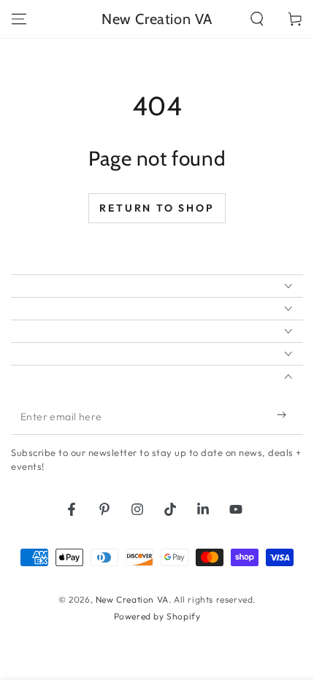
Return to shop (156, 208)
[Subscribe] (285, 414)
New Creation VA (132, 599)
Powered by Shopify (157, 616)
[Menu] (19, 19)
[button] (257, 19)
